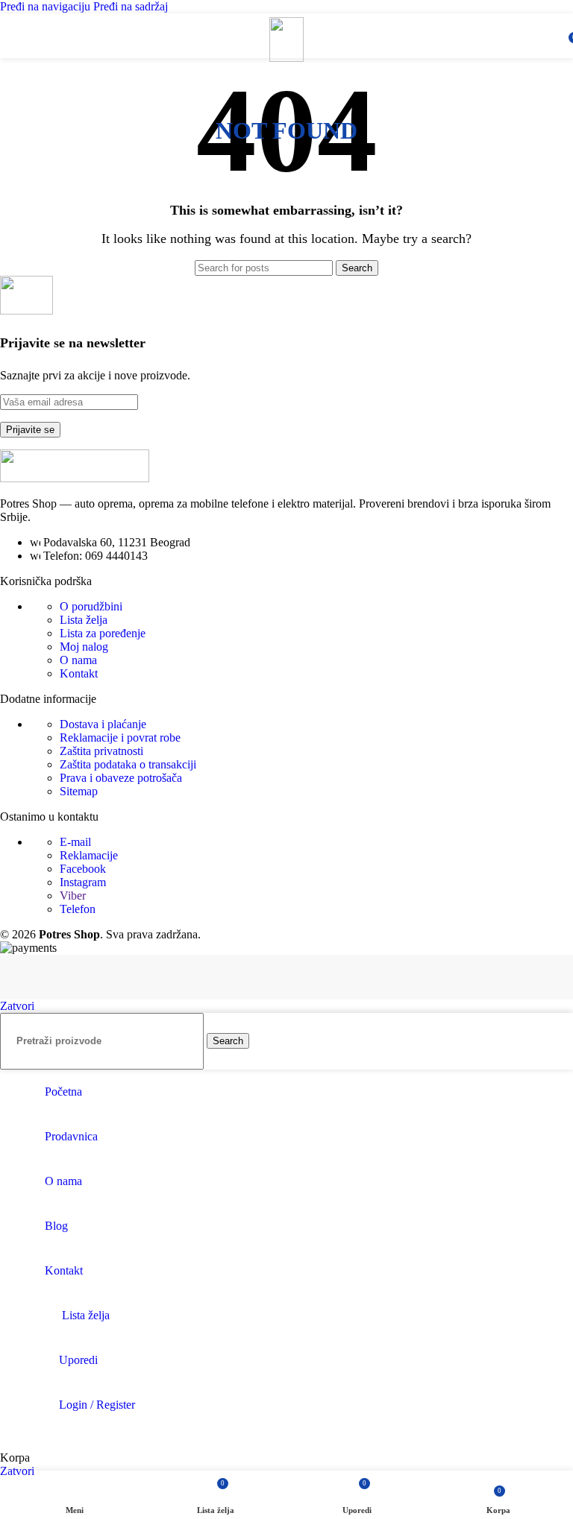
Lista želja (83, 619)
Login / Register (97, 1404)
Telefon (78, 909)
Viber (73, 895)
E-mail (75, 842)
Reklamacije (89, 855)
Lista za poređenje (102, 633)
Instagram (83, 882)
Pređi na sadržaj (130, 6)
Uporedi (78, 1360)
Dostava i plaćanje (103, 724)
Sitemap (79, 791)
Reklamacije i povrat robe (120, 737)
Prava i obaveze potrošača (121, 777)
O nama (78, 660)
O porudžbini (91, 606)
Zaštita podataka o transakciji (128, 764)
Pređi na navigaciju (46, 6)
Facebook (83, 868)
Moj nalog (84, 646)
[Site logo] (286, 57)
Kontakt (79, 673)
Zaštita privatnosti (101, 751)
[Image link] (74, 478)
